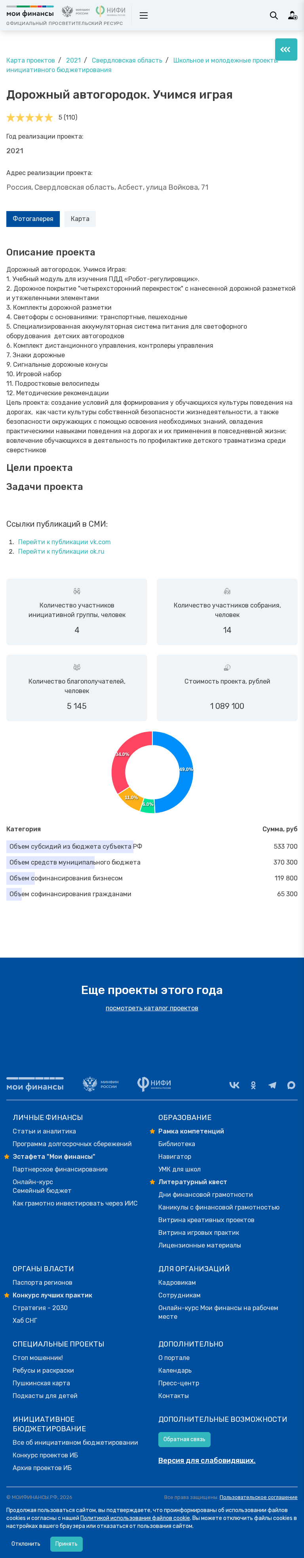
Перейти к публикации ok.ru (61, 551)
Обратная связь (184, 1439)
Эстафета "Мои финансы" (54, 1156)
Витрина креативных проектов (206, 1220)
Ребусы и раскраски (43, 1370)
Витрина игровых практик (198, 1232)
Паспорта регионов (42, 1282)
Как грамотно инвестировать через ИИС (75, 1203)
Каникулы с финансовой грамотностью (218, 1207)
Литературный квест (192, 1182)
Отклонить (25, 1544)
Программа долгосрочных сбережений (72, 1144)
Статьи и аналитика (44, 1131)
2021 (73, 60)
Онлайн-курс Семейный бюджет (42, 1186)
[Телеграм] (272, 1085)
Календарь (175, 1370)
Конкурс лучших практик (52, 1295)
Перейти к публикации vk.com (64, 542)
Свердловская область (127, 60)
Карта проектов (30, 60)
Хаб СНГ (25, 1320)
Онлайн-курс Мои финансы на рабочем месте (218, 1312)
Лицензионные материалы (199, 1245)
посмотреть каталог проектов (152, 1008)
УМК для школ (179, 1169)
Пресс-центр (178, 1383)
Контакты (173, 1396)
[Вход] (293, 15)
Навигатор (174, 1156)
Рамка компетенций (191, 1131)
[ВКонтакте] (234, 1085)
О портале (174, 1358)
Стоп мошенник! (38, 1358)
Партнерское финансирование (60, 1169)
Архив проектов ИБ (42, 1468)
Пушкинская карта (41, 1383)
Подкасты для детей (45, 1396)
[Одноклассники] (253, 1085)
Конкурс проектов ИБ (45, 1455)
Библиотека (176, 1144)
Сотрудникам (179, 1295)
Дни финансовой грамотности (205, 1194)
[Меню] (286, 49)
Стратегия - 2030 (40, 1308)
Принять (66, 1544)
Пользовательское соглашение (259, 1497)
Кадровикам (177, 1282)
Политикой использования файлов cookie (135, 1518)
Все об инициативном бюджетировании (75, 1442)
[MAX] (291, 1085)
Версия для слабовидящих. (207, 1460)
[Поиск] (274, 15)
